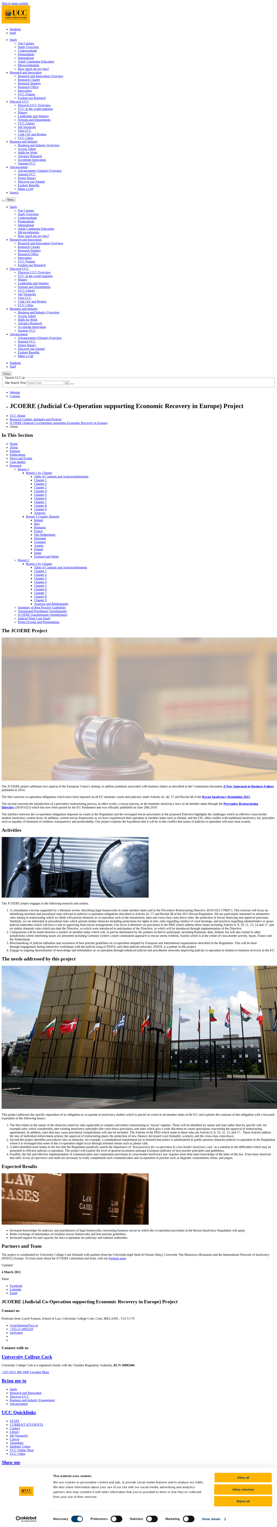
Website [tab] (15, 392)
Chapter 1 (40, 480)
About (14, 447)
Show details (211, 1519)
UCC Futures (26, 94)
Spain (37, 553)
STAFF (14, 1421)
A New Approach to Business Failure (248, 786)
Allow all (243, 1477)
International (26, 58)
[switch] (116, 1519)
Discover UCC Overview (34, 105)
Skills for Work (27, 152)
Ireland (38, 520)
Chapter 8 (40, 505)
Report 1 (23, 469)
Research (15, 465)
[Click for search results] (72, 383)
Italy (37, 524)
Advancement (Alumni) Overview (40, 170)
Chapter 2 (40, 483)
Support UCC (27, 163)
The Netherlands (44, 534)
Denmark (40, 538)
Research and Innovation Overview (40, 76)
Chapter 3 (40, 487)
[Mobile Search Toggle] (3, 200)
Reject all (243, 1501)
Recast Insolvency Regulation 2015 (226, 797)
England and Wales (46, 556)
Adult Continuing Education (36, 61)
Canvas (14, 1439)
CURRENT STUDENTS (26, 1424)
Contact (15, 1428)
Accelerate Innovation (32, 159)
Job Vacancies (27, 127)
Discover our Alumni (31, 181)
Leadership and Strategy (33, 116)
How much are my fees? (33, 69)
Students (15, 29)
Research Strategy (29, 83)
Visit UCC (24, 130)
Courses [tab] (15, 396)
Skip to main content (15, 3)
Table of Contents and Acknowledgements (61, 476)
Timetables (17, 1443)
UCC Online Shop (22, 1450)
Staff (13, 33)
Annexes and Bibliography (51, 604)
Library (14, 1432)
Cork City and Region (32, 134)
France (38, 531)
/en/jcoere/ (16, 1332)
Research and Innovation (26, 1393)
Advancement (19, 1404)
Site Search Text (16, 382)
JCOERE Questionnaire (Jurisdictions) (42, 614)
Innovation (25, 90)
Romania (40, 527)
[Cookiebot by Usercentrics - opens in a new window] (26, 1519)
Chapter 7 (40, 502)
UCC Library (26, 123)
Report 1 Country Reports (42, 516)
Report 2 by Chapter (39, 564)
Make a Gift (25, 189)
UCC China (25, 138)
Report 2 (23, 560)
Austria (38, 545)
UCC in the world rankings (35, 109)
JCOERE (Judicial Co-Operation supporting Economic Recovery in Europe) (59, 423)
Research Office (28, 87)
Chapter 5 (40, 494)
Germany (40, 542)
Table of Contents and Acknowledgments (60, 567)
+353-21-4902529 (21, 1329)
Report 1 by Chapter (39, 473)
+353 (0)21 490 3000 (15, 1372)
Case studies (18, 462)
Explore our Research (32, 98)
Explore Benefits (28, 185)
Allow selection (243, 1489)
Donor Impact (27, 178)
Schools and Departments (34, 119)
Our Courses (26, 43)
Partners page (117, 1258)
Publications (17, 454)
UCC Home (17, 415)
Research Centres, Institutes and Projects (35, 419)
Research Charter (29, 79)
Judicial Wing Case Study (34, 618)
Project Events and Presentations (38, 622)
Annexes (39, 513)
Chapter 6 (40, 498)
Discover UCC (19, 1396)
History (22, 112)
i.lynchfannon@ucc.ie (24, 1325)
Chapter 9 (40, 509)
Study (13, 1389)
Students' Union (20, 1446)
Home (14, 443)
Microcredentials (28, 65)
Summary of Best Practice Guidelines (42, 607)
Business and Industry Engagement (32, 1400)
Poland (38, 549)
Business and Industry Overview (39, 145)
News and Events (21, 458)
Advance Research (30, 156)
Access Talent (27, 149)
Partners (15, 451)
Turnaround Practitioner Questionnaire (42, 611)
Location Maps (39, 1372)
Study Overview (28, 47)
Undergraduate (27, 50)
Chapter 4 (40, 491)
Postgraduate (26, 54)
